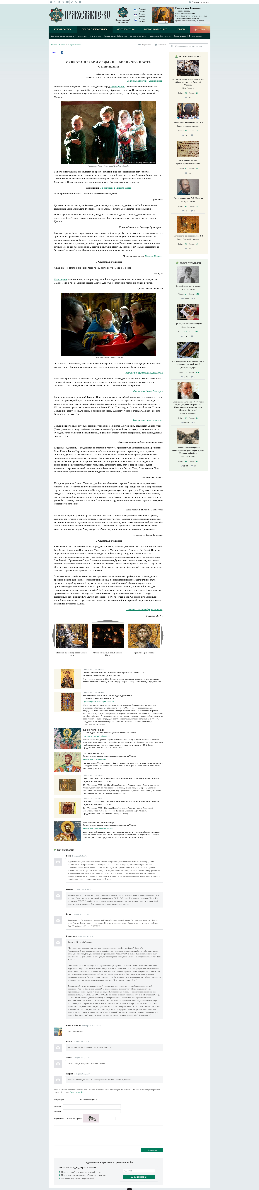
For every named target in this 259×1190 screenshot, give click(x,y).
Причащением (117, 86)
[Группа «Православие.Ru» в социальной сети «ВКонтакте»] (51, 2)
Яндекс (72, 1099)
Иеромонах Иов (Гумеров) (94, 759)
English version (142, 20)
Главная (54, 45)
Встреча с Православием (94, 29)
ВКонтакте (66, 1099)
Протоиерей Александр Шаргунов (98, 701)
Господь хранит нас (94, 753)
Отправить (152, 1150)
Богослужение (195, 36)
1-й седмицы (106, 187)
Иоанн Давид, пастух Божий (188, 285)
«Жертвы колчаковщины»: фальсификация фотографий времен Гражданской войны (188, 450)
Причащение (60, 279)
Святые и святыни (138, 36)
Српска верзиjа (142, 15)
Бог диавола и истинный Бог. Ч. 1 (188, 235)
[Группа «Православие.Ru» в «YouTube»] (67, 2)
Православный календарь (122, 21)
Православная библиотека (115, 36)
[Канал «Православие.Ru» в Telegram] (72, 2)
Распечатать (162, 45)
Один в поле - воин (93, 730)
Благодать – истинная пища (98, 822)
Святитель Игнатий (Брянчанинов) (145, 80)
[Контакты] (80, 2)
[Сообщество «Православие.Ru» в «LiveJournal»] (63, 2)
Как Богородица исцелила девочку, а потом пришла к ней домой (188, 362)
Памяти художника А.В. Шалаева (188, 198)
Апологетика (95, 36)
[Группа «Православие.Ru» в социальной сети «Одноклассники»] (55, 2)
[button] (160, 22)
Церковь (62, 45)
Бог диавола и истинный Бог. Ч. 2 (188, 122)
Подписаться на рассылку (200, 2)
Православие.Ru (76, 1092)
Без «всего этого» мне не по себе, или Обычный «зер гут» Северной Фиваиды (188, 82)
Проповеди (82, 36)
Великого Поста (122, 187)
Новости (181, 29)
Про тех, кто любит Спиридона (188, 323)
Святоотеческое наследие (62, 36)
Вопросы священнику (155, 29)
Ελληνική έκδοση (142, 10)
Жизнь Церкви (180, 36)
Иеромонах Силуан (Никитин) (96, 736)
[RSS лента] (76, 2)
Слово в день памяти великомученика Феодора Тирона (109, 733)
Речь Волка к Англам (188, 160)
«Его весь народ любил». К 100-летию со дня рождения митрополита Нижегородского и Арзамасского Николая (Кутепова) (188, 405)
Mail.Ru (77, 1099)
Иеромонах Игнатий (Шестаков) (98, 828)
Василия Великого (154, 255)
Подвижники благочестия (160, 36)
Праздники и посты (74, 45)
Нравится (55, 52)
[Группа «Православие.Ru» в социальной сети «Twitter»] (59, 2)
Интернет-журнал (125, 29)
